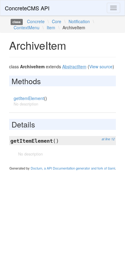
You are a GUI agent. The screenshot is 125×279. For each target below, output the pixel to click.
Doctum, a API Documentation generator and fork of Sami (73, 168)
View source (101, 66)
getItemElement (29, 98)
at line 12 (108, 139)
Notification (79, 21)
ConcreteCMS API (27, 8)
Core (56, 21)
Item (51, 27)
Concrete (36, 21)
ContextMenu (26, 27)
